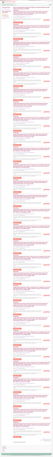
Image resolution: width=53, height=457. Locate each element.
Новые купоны (4, 448)
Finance (26, 30)
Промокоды (4, 447)
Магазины (4, 446)
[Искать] (50, 4)
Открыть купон (16, 55)
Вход (3, 449)
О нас (47, 1)
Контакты (49, 1)
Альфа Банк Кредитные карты (20, 30)
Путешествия (33, 30)
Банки (26, 46)
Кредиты (28, 46)
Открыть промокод (17, 22)
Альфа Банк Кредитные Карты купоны (19, 442)
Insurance (29, 30)
